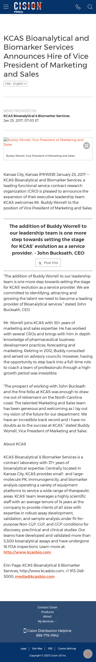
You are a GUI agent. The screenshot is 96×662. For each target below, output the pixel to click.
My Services (46, 621)
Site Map (37, 648)
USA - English (14, 83)
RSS (50, 648)
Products (47, 612)
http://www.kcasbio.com (27, 552)
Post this (51, 263)
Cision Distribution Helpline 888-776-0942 (48, 633)
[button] (78, 7)
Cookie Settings (67, 648)
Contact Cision (47, 607)
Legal (24, 648)
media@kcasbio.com (35, 576)
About (47, 616)
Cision (54, 655)
